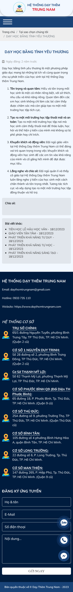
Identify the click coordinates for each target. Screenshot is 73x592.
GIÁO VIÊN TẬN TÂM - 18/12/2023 (31, 233)
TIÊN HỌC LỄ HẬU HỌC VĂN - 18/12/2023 (36, 229)
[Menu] (7, 22)
